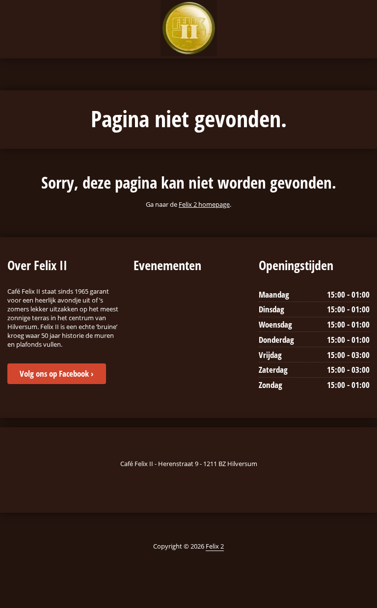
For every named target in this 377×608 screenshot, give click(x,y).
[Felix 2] (189, 28)
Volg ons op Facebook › (56, 373)
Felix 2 (215, 546)
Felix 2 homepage (204, 204)
